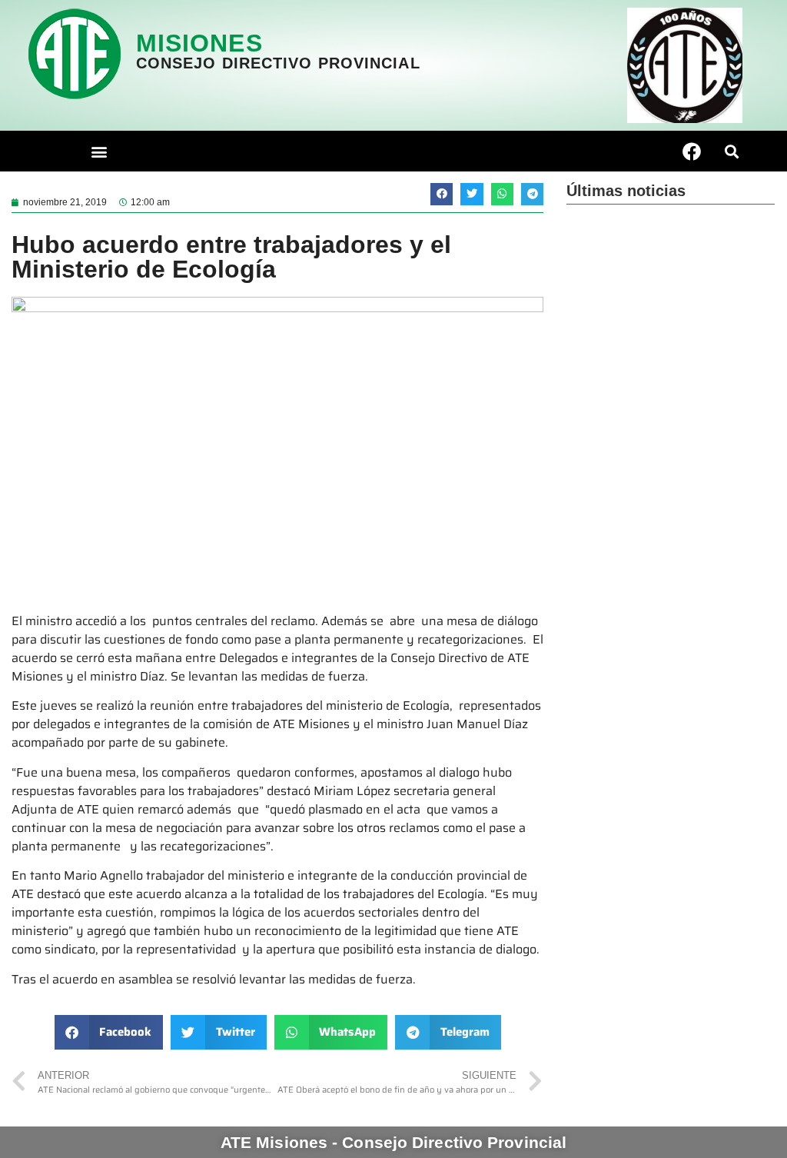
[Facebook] (691, 151)
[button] (98, 151)
